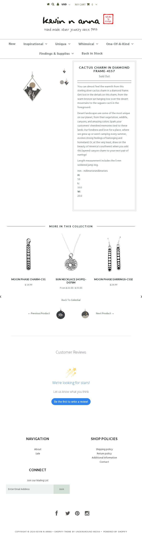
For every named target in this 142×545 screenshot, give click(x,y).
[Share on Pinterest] (110, 204)
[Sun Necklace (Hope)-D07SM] (71, 274)
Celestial (75, 300)
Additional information (104, 458)
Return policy (104, 454)
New (12, 44)
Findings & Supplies (54, 54)
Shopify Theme (62, 532)
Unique (60, 44)
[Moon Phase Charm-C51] (28, 274)
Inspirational (33, 44)
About (37, 449)
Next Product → (105, 313)
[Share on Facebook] (97, 204)
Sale (38, 454)
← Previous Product (39, 313)
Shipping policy (104, 449)
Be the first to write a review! (71, 401)
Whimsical (86, 44)
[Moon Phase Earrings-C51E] (113, 274)
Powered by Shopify (115, 532)
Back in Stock (92, 53)
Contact (104, 462)
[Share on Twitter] (103, 204)
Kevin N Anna (44, 532)
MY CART (84, 5)
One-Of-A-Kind (117, 44)
